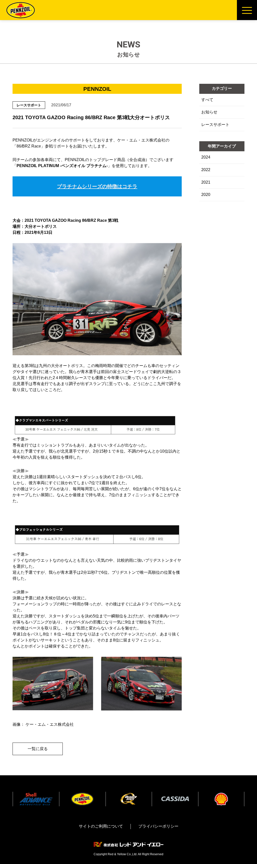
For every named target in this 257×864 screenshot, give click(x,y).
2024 (205, 157)
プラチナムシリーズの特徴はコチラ (97, 186)
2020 (205, 194)
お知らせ (209, 112)
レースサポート (215, 124)
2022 (205, 170)
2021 (205, 182)
